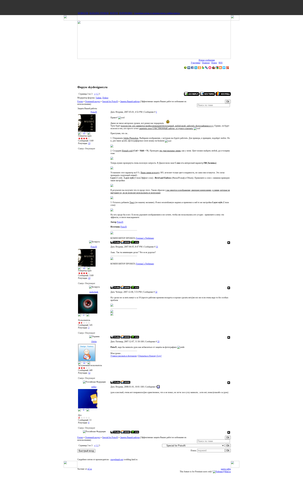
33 (158, 341)
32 (156, 292)
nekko (93, 387)
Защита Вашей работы (130, 101)
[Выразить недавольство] (88, 133)
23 (84, 133)
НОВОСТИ (83, 13)
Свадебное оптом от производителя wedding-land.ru (157, 13)
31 (157, 247)
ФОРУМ (114, 13)
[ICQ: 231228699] (135, 431)
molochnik (93, 292)
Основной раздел (92, 101)
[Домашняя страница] (125, 242)
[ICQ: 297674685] (135, 242)
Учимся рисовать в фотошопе (123, 356)
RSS (221, 63)
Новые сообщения (207, 60)
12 (84, 362)
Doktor (105, 98)
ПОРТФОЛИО (125, 13)
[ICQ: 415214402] (135, 336)
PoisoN (94, 112)
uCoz (89, 469)
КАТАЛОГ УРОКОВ (99, 13)
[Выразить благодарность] (79, 133)
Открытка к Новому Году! (150, 356)
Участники (195, 63)
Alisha (94, 341)
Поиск (214, 63)
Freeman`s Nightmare (145, 238)
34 (158, 387)
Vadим (98, 98)
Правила (206, 63)
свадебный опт (116, 459)
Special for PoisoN (110, 101)
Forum (80, 101)
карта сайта (226, 469)
